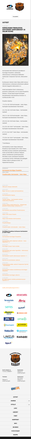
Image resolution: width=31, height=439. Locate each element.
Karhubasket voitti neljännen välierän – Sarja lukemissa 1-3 (14, 241)
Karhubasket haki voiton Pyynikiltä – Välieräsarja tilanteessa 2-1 (15, 251)
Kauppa (15, 435)
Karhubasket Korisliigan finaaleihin (11, 236)
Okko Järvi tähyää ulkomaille (9, 186)
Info (15, 423)
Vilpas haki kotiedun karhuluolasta (11, 218)
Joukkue (13, 401)
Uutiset (15, 397)
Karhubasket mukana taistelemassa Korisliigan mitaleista (14, 270)
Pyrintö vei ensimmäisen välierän (11, 260)
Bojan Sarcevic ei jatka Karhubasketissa (12, 191)
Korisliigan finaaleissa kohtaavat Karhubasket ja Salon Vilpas (14, 231)
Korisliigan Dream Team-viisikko (10, 246)
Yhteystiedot (15, 431)
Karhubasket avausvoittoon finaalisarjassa (13, 210)
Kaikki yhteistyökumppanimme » (11, 287)
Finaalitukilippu (6, 223)
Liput (15, 408)
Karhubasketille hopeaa (8, 195)
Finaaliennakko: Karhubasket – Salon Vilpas (13, 227)
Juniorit (15, 412)
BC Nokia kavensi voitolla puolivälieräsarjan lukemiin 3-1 (13, 279)
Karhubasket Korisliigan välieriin (11, 275)
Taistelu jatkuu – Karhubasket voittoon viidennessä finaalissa (12, 200)
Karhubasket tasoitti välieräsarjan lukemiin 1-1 (14, 256)
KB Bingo (15, 427)
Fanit (15, 416)
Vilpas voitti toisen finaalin (9, 214)
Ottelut (13, 404)
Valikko (15, 16)
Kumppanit (15, 420)
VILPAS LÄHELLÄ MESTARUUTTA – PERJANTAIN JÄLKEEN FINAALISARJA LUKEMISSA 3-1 (14, 205)
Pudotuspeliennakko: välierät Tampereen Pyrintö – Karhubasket (15, 265)
